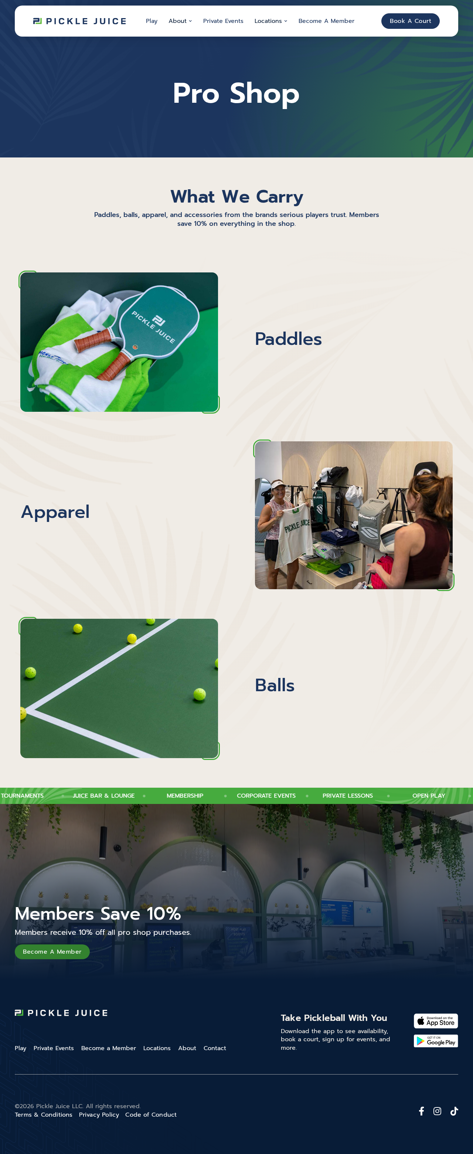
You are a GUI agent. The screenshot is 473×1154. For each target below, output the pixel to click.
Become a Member (326, 21)
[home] (79, 20)
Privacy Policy (99, 1114)
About (187, 1048)
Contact (215, 1048)
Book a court (410, 21)
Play (151, 21)
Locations (268, 21)
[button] (180, 21)
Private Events (223, 21)
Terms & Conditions (44, 1114)
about (178, 21)
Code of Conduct (151, 1114)
